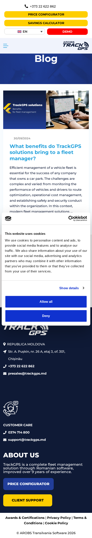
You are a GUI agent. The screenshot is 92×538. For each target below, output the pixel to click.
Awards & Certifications (25, 518)
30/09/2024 (21, 138)
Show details (69, 288)
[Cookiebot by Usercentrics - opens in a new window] (68, 218)
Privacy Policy (59, 518)
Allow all (46, 301)
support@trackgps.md (27, 440)
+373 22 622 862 (21, 366)
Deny (46, 316)
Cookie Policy (56, 523)
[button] (24, 31)
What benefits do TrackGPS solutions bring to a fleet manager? (45, 152)
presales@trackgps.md (27, 373)
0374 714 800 (19, 432)
